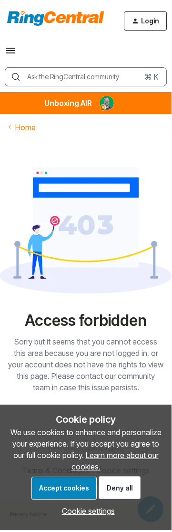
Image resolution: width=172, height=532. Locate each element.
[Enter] (16, 76)
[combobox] (86, 76)
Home (25, 127)
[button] (10, 53)
